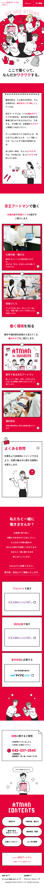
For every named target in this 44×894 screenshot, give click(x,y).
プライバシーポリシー (31, 879)
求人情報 (38, 3)
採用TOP (12, 821)
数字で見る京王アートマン (11, 832)
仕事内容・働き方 (32, 821)
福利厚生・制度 (32, 831)
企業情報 (26, 876)
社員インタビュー (11, 842)
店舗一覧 (5, 876)
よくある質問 (32, 842)
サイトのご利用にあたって (10, 879)
